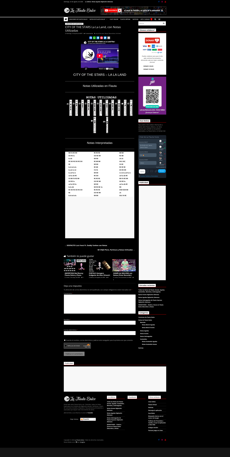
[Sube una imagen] (151, 171)
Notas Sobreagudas (146, 336)
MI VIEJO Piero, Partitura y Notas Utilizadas (116, 250)
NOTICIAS (135, 19)
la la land (118, 33)
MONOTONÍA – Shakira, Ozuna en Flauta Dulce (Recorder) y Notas (114, 426)
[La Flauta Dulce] (66, 19)
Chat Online (152, 402)
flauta (106, 33)
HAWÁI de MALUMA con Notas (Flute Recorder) (122, 274)
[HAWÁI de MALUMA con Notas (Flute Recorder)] (124, 260)
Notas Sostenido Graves (149, 344)
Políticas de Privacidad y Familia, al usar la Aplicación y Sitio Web (157, 422)
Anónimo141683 (161, 143)
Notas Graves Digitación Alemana (148, 294)
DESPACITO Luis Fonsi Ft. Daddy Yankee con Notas (86, 245)
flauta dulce (112, 33)
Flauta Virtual (152, 404)
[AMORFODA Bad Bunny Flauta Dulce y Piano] (75, 260)
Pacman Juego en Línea (155, 430)
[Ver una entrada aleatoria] (159, 19)
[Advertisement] (99, 217)
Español (86, 419)
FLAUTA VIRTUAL (125, 19)
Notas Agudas (144, 331)
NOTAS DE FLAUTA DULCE (97, 19)
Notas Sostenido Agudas (149, 341)
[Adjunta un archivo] (156, 171)
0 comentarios (89, 33)
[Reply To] (156, 142)
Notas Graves (144, 333)
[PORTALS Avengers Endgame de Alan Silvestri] (99, 260)
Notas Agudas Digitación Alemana (102, 2)
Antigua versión (153, 427)
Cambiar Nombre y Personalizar (149, 176)
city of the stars (100, 33)
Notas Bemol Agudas (148, 325)
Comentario (68, 293)
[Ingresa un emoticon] (147, 171)
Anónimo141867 (161, 149)
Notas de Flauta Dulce (145, 320)
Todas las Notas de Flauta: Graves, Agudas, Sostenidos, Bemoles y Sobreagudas (115, 403)
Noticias (140, 348)
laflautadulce (161, 165)
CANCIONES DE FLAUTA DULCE (78, 19)
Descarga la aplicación (155, 410)
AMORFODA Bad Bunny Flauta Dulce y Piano (74, 274)
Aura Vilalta (160, 155)
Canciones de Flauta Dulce (74, 24)
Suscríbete (151, 413)
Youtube (90, 413)
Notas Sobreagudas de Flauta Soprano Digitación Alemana (115, 420)
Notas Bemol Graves (148, 327)
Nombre (67, 320)
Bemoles (142, 322)
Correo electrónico (71, 330)
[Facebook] (91, 38)
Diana (160, 160)
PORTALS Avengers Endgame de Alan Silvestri (99, 274)
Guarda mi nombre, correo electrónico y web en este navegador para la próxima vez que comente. (99, 340)
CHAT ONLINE (114, 19)
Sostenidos (143, 339)
